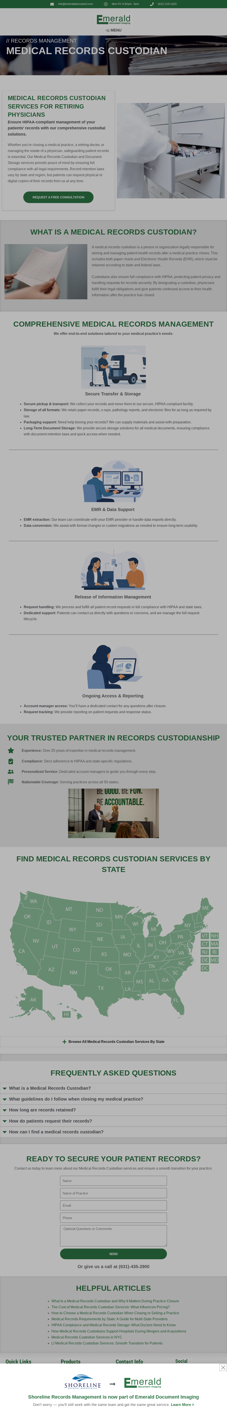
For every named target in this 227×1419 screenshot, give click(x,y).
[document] (113, 709)
